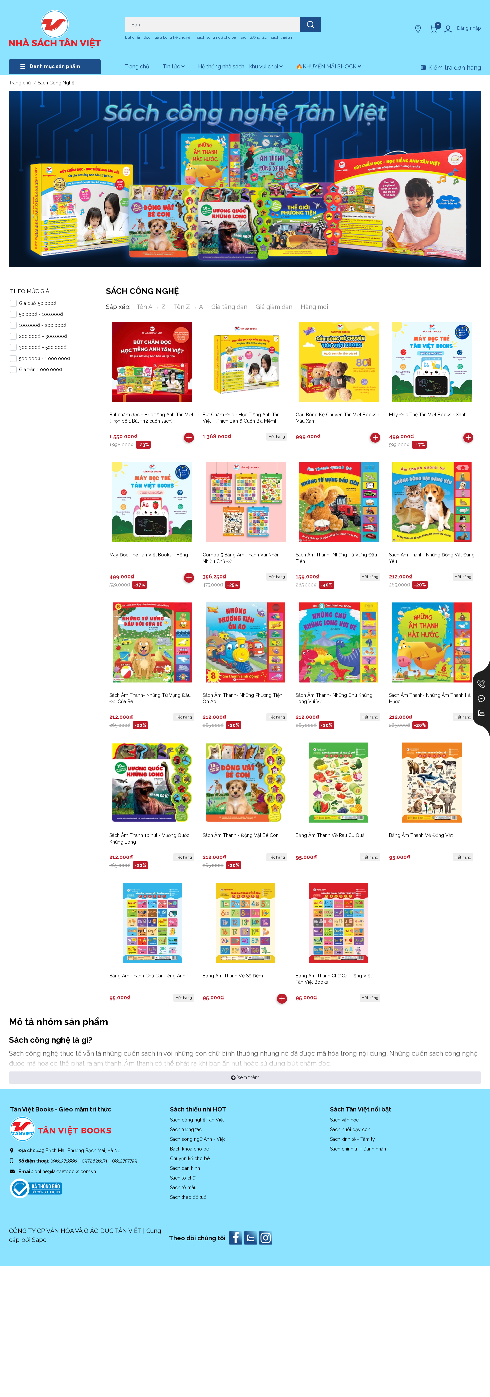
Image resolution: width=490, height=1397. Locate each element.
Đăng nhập (469, 28)
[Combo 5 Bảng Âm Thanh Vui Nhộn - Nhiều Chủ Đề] (246, 502)
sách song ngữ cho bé (216, 37)
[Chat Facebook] (481, 698)
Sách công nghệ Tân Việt (197, 1119)
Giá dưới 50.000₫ (37, 303)
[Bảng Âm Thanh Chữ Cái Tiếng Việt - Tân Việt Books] (339, 923)
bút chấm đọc (137, 37)
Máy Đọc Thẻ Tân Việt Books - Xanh (428, 414)
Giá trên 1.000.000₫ (40, 369)
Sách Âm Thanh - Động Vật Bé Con (241, 835)
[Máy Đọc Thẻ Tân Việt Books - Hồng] (152, 502)
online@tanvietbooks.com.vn (65, 1171)
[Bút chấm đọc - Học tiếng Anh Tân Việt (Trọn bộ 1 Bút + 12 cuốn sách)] (152, 362)
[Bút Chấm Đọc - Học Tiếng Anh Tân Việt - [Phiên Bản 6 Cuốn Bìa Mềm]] (246, 362)
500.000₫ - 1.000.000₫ (44, 358)
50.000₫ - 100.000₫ (41, 314)
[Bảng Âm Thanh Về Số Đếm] (246, 923)
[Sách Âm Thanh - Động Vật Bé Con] (246, 783)
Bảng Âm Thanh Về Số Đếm (233, 975)
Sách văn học (344, 1119)
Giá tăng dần (229, 306)
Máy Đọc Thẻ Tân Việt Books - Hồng (148, 554)
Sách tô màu (183, 1187)
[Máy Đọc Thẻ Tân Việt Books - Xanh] (432, 362)
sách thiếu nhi (284, 37)
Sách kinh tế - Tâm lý (352, 1139)
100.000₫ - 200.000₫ (42, 325)
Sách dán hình (185, 1168)
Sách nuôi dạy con (350, 1129)
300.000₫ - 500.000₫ (43, 347)
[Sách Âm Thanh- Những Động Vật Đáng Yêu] (432, 502)
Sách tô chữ (182, 1178)
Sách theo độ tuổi (188, 1197)
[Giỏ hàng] (433, 29)
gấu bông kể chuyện (174, 37)
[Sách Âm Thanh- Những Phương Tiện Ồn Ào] (246, 642)
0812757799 (124, 1160)
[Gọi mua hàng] (481, 684)
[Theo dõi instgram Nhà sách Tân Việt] (266, 1237)
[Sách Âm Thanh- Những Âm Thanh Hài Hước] (432, 642)
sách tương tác (253, 37)
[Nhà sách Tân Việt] (55, 29)
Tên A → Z (150, 306)
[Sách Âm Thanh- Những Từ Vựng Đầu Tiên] (339, 502)
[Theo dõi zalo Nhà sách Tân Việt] (251, 1237)
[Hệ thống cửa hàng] (418, 29)
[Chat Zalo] (481, 713)
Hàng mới (314, 306)
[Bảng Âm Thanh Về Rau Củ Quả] (339, 783)
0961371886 (64, 1160)
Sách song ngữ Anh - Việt (197, 1139)
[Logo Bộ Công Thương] (36, 1188)
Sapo (39, 1239)
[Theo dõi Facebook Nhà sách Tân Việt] (236, 1237)
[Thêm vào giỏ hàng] (189, 438)
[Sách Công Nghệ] (245, 179)
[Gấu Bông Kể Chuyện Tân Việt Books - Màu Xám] (339, 362)
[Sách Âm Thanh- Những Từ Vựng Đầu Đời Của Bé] (152, 642)
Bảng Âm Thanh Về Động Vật (421, 835)
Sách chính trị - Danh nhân (358, 1148)
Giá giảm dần (274, 306)
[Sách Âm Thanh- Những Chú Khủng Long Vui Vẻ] (339, 642)
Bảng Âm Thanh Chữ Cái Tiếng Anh (147, 975)
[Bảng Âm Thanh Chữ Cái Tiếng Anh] (152, 923)
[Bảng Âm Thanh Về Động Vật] (432, 783)
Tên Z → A (188, 306)
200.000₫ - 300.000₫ (43, 336)
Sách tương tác (186, 1129)
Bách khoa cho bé (189, 1148)
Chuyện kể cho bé (190, 1158)
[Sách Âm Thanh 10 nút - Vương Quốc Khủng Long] (152, 783)
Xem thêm (248, 1077)
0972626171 (95, 1160)
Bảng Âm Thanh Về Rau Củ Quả (330, 835)
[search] (310, 24)
